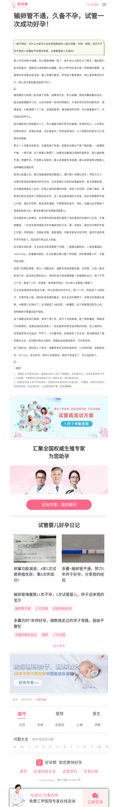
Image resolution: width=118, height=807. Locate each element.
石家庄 (59, 725)
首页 (15, 699)
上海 (79, 725)
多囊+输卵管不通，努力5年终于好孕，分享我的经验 (83, 574)
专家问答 (91, 772)
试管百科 (69, 772)
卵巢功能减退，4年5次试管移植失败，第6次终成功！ (35, 574)
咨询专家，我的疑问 (59, 505)
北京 (22, 725)
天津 (40, 725)
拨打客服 (94, 4)
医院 (59, 714)
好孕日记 (27, 699)
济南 (97, 725)
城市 (22, 714)
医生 (96, 714)
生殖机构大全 (45, 772)
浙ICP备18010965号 (69, 780)
